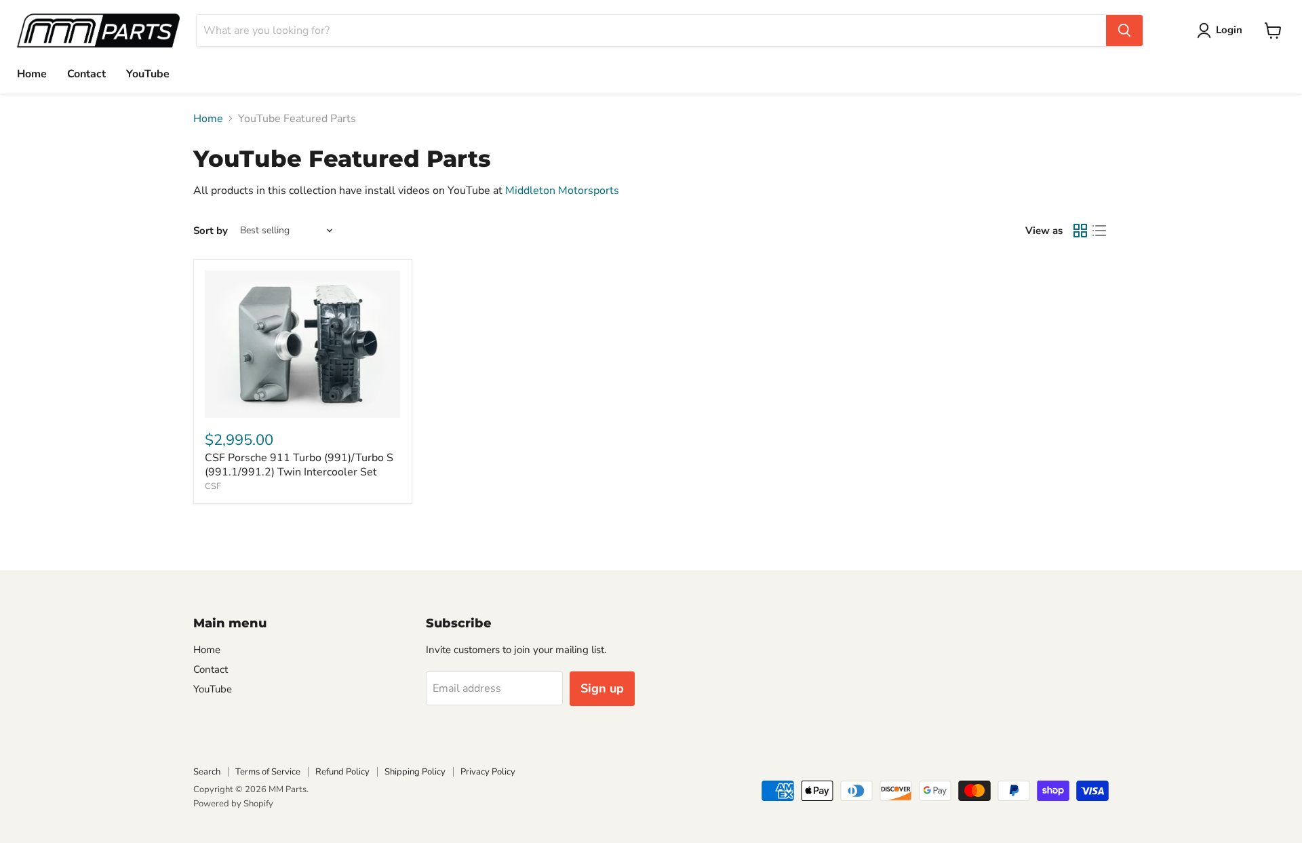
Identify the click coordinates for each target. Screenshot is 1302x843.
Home (32, 73)
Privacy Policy (487, 772)
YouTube (148, 73)
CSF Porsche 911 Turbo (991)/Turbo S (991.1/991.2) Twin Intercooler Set (299, 464)
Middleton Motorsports (562, 190)
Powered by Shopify (233, 804)
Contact (86, 73)
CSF (213, 486)
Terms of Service (267, 772)
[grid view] (1080, 230)
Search (206, 772)
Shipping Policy (415, 772)
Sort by (210, 231)
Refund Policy (342, 772)
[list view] (1099, 230)
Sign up (602, 688)
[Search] (1124, 30)
